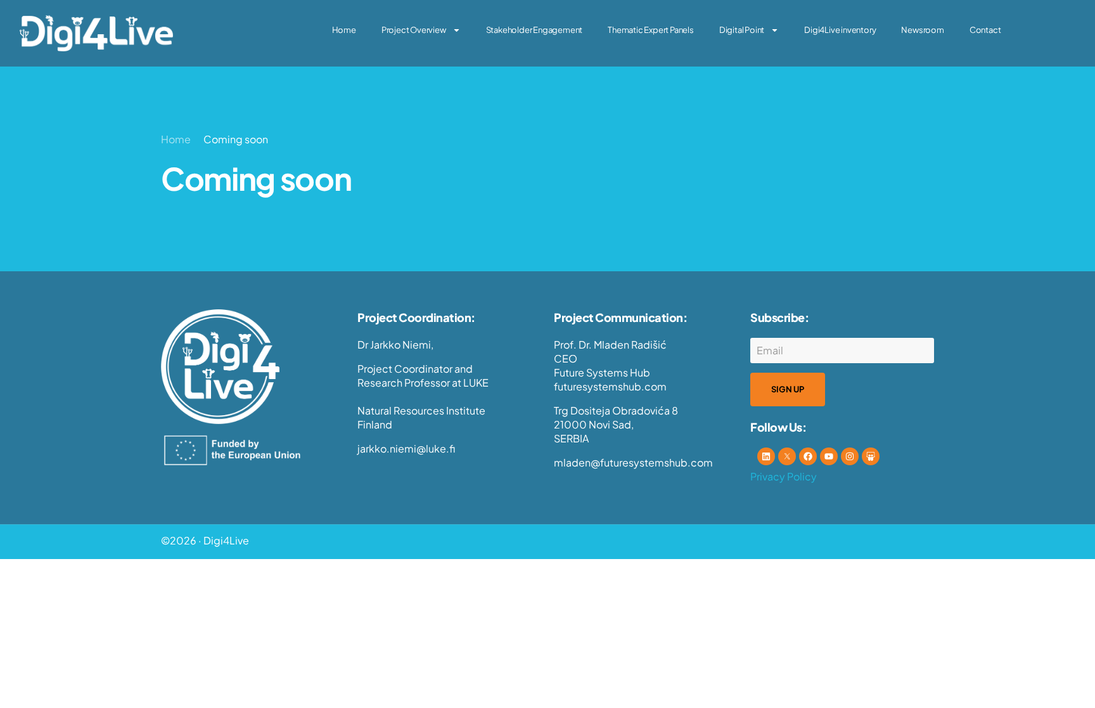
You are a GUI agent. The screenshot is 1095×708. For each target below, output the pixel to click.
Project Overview (413, 30)
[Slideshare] (871, 456)
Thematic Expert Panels (651, 30)
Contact (985, 30)
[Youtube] (829, 456)
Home (344, 30)
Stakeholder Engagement (534, 30)
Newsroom (922, 30)
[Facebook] (808, 456)
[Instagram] (850, 456)
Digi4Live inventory (840, 30)
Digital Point (741, 30)
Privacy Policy (783, 476)
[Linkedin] (766, 456)
